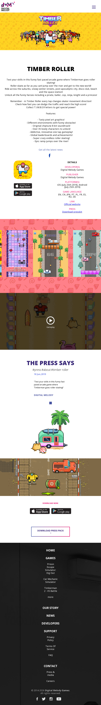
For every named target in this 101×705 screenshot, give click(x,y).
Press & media (51, 673)
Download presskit (72, 211)
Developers (50, 623)
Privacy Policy (50, 639)
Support (50, 631)
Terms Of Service (50, 648)
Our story (51, 608)
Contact (50, 666)
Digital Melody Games (57, 690)
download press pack (50, 530)
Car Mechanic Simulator (50, 580)
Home (50, 550)
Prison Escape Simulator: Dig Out (50, 568)
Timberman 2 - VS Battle (50, 589)
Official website (72, 204)
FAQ (50, 655)
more (50, 596)
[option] (51, 253)
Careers (50, 681)
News (50, 616)
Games (50, 558)
